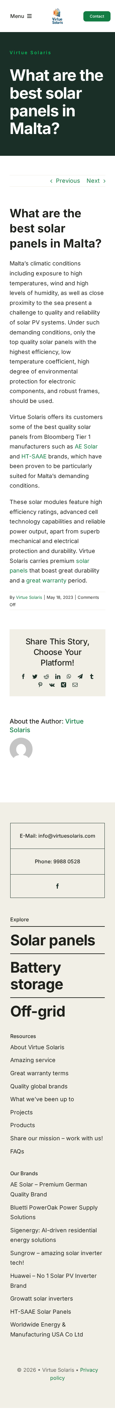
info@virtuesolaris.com (66, 836)
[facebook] (57, 886)
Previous (68, 180)
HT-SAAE (34, 456)
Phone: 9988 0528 (57, 861)
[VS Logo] (57, 10)
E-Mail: (29, 836)
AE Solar (86, 446)
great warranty (46, 580)
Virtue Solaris (29, 597)
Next (93, 180)
